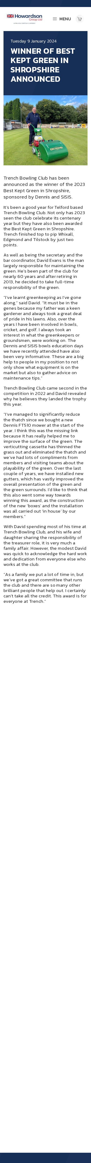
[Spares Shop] (80, 19)
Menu (65, 19)
